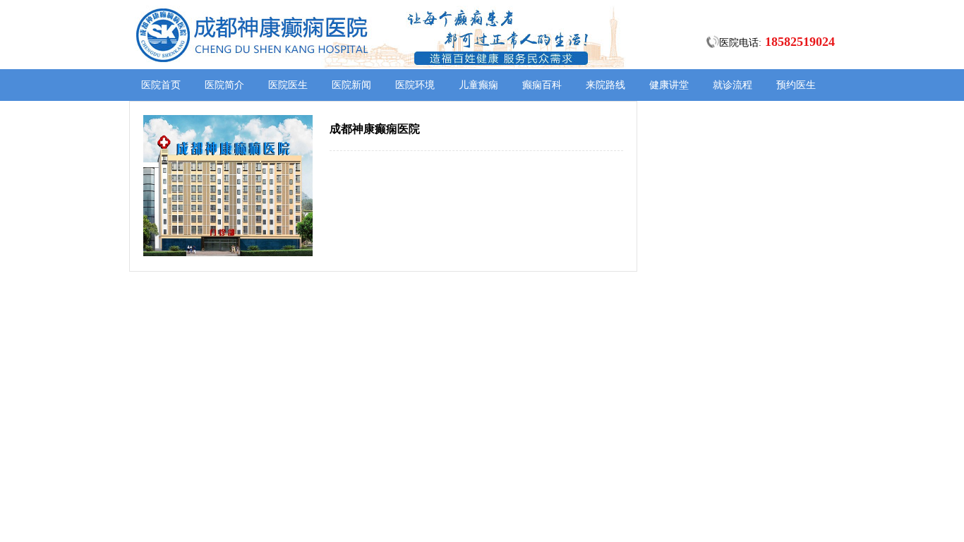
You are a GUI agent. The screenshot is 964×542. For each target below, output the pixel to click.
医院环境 (415, 85)
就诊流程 (732, 85)
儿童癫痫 (478, 85)
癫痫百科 (542, 85)
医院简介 (224, 85)
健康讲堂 (669, 85)
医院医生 (288, 85)
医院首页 (161, 85)
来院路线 (605, 85)
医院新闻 (351, 85)
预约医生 (796, 85)
